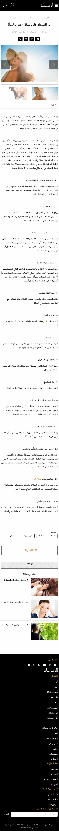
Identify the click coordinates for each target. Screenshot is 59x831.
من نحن (54, 769)
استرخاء (41, 535)
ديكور (55, 749)
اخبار (56, 733)
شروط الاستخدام (51, 779)
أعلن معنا (54, 784)
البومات (54, 759)
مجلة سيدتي (53, 794)
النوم (45, 321)
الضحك (52, 535)
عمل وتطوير (53, 743)
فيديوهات (53, 754)
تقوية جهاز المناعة (26, 535)
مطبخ (55, 702)
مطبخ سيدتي (52, 799)
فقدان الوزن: (37, 479)
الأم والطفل (53, 713)
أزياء (56, 681)
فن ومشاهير (52, 708)
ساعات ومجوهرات (50, 728)
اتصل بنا (54, 774)
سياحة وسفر (52, 738)
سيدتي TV (53, 804)
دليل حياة (54, 697)
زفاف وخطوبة (52, 718)
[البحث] (12, 5)
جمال (12, 535)
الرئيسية (46, 17)
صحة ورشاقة (52, 692)
